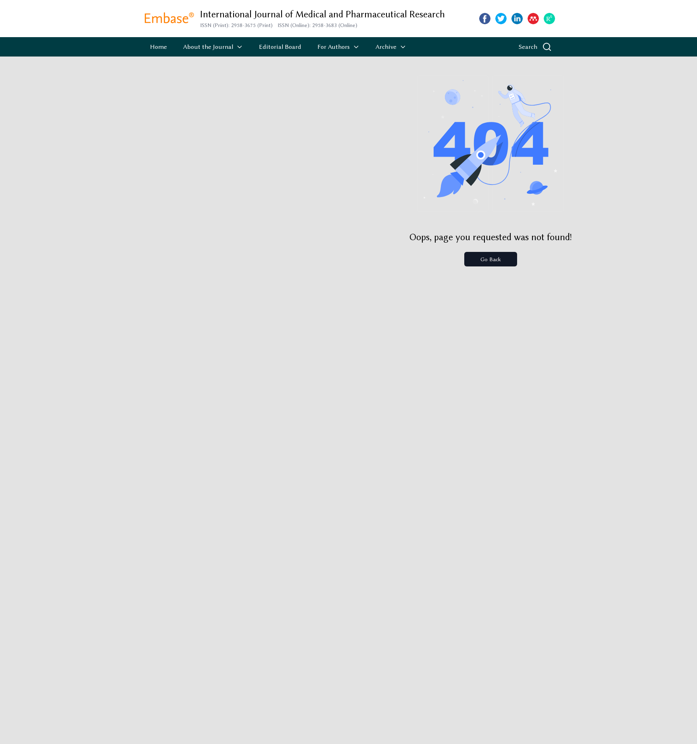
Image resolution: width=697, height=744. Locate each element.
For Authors (333, 46)
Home (158, 46)
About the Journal (208, 46)
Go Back (490, 259)
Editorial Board (280, 46)
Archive (386, 46)
